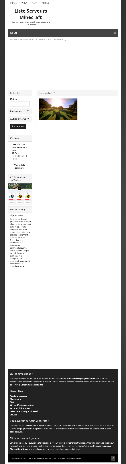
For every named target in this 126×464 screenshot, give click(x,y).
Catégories (16, 111)
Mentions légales (44, 458)
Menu (13, 32)
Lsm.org (31, 458)
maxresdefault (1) (57, 39)
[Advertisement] (63, 65)
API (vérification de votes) (21, 405)
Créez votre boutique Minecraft (24, 411)
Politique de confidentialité (69, 458)
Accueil (13, 39)
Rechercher (18, 126)
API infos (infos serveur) (21, 408)
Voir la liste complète (19, 166)
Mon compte (15, 399)
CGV (54, 458)
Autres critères (18, 118)
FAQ (12, 402)
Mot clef (14, 99)
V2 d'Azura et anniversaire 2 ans (19, 147)
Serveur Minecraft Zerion (32, 39)
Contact (13, 414)
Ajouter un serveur (18, 396)
